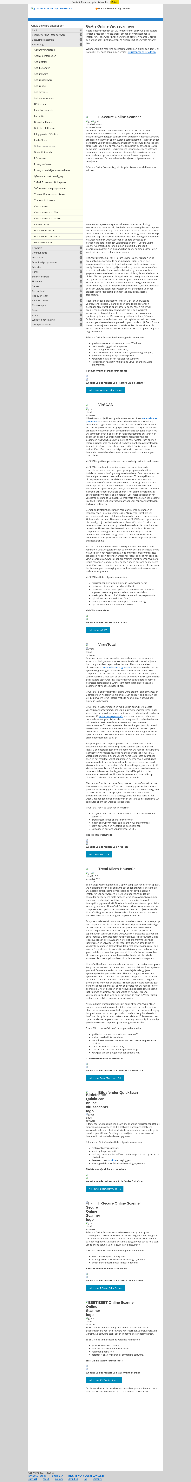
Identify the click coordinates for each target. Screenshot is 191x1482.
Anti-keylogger (42, 67)
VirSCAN (105, 405)
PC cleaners (40, 158)
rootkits (112, 1160)
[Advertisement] (122, 82)
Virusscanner (41, 206)
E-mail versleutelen (44, 110)
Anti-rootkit (40, 85)
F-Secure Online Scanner (119, 117)
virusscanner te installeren (142, 51)
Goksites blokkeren (44, 128)
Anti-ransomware (43, 79)
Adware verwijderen (44, 49)
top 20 (46, 1478)
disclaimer (57, 1475)
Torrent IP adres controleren (49, 194)
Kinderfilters (40, 140)
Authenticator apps (44, 98)
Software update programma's (50, 188)
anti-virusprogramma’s (111, 716)
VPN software (41, 224)
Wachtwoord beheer (45, 230)
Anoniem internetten (45, 55)
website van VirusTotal (99, 854)
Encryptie (39, 116)
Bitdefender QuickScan (118, 1092)
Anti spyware (41, 92)
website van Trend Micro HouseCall (105, 1078)
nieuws (59, 1478)
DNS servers (40, 104)
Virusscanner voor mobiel (47, 218)
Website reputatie (43, 242)
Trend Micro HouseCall (117, 869)
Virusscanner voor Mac (46, 212)
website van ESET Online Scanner (104, 1380)
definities (73, 1478)
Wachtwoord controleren (47, 236)
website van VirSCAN (98, 630)
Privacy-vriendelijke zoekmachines (52, 170)
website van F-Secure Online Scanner (105, 390)
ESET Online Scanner (116, 1302)
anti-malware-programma (116, 667)
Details (115, 2)
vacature (97, 1478)
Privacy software (42, 164)
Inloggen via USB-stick (46, 134)
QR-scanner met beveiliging (48, 176)
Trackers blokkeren (44, 200)
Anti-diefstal (40, 61)
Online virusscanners (45, 146)
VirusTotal (107, 644)
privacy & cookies (37, 1475)
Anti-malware (41, 73)
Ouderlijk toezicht (43, 152)
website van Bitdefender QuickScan (105, 1188)
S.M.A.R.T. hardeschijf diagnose (50, 182)
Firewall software (43, 122)
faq (85, 1478)
